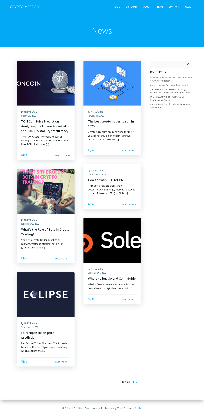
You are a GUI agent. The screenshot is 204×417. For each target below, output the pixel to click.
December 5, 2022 (97, 174)
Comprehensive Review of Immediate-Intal (170, 85)
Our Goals (132, 6)
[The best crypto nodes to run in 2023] (112, 83)
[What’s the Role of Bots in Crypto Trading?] (46, 191)
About (147, 6)
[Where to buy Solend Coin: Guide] (112, 240)
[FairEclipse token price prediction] (46, 294)
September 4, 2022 (97, 272)
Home (116, 6)
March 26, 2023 (28, 115)
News (188, 6)
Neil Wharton (30, 111)
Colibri (138, 408)
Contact (174, 6)
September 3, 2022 (30, 327)
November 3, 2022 (30, 223)
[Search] (188, 64)
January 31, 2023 (96, 115)
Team (160, 6)
